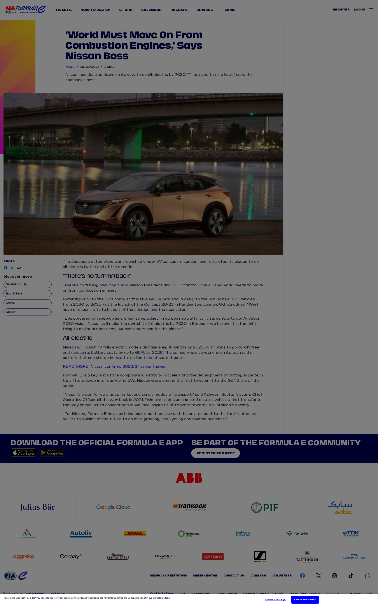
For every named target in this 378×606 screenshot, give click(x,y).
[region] (189, 600)
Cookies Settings (275, 600)
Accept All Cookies (305, 600)
